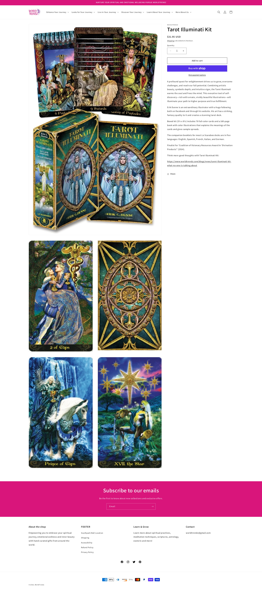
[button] (57, 12)
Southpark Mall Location (92, 533)
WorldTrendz (39, 585)
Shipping (170, 41)
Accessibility (86, 542)
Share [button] (172, 174)
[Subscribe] (152, 506)
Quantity (170, 45)
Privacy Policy (87, 552)
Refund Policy (87, 547)
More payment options (197, 75)
